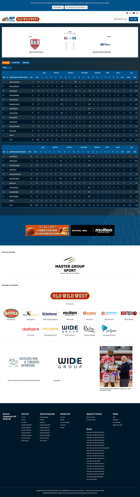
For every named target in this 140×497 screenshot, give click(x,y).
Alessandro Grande (14, 104)
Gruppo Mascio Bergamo (102, 52)
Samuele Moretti (13, 192)
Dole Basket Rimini (36, 52)
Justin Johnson (13, 91)
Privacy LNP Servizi (79, 490)
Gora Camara (12, 131)
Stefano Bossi (13, 161)
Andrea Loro (12, 183)
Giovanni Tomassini (14, 82)
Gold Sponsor (11, 319)
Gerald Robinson (13, 108)
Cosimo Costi (12, 169)
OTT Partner (30, 335)
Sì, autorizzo (57, 7)
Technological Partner (50, 335)
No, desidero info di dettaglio (75, 7)
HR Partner (89, 319)
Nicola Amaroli (13, 122)
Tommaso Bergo (13, 187)
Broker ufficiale (70, 335)
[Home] (21, 19)
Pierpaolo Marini (13, 99)
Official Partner (109, 319)
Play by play (16, 62)
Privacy (72, 490)
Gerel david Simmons (15, 174)
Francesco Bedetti (14, 95)
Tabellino (26, 62)
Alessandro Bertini (14, 178)
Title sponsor (70, 304)
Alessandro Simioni (14, 126)
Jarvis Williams (13, 156)
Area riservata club (120, 19)
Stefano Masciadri (14, 86)
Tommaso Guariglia (14, 165)
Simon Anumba (13, 113)
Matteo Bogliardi (13, 196)
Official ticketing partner (50, 319)
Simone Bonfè (13, 117)
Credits (102, 490)
